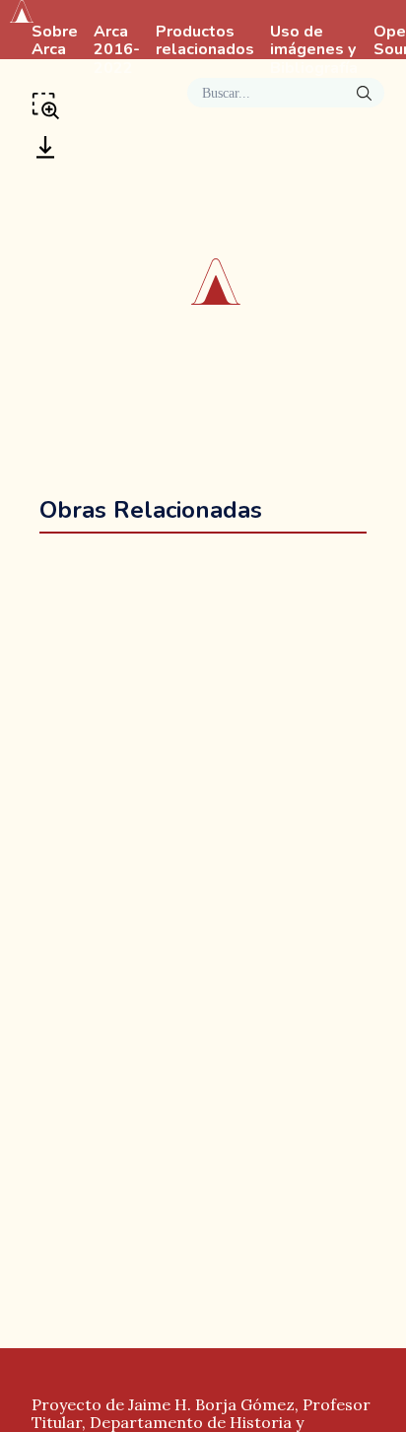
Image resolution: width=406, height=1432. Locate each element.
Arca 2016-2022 (117, 50)
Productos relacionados (205, 41)
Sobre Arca (55, 41)
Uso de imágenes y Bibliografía (314, 50)
